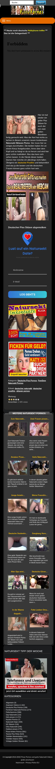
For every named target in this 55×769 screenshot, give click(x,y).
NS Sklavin (10, 724)
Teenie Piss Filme (12, 734)
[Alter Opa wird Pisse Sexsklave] (17, 582)
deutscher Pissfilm (26, 163)
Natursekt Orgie (12, 722)
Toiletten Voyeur (12, 739)
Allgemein (10, 703)
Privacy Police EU (32, 763)
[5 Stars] (18, 399)
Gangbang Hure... (39, 533)
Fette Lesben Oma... (40, 610)
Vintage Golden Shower (15, 741)
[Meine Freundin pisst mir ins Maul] (39, 506)
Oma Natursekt (11, 727)
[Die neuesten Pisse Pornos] (27, 10)
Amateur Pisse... (18, 457)
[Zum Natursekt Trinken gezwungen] (17, 429)
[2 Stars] (11, 399)
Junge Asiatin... (18, 495)
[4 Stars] (16, 399)
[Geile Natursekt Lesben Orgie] (39, 467)
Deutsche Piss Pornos (27, 381)
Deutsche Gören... (40, 572)
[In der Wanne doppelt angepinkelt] (17, 624)
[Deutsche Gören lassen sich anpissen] (39, 582)
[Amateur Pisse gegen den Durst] (17, 467)
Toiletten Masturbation (14, 736)
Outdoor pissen (12, 729)
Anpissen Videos (12, 705)
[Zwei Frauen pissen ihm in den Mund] (39, 429)
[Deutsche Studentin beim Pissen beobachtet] (17, 544)
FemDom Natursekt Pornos (16, 710)
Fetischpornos (11, 712)
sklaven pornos (23, 391)
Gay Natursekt (11, 715)
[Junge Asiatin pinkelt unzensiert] (17, 506)
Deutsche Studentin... (18, 533)
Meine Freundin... (39, 495)
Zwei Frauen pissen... (39, 419)
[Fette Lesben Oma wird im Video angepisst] (39, 620)
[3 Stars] (14, 399)
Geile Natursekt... (39, 457)
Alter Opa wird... (18, 572)
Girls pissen (10, 717)
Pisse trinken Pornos (14, 732)
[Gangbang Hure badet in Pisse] (39, 544)
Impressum (20, 763)
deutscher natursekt (23, 388)
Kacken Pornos (12, 720)
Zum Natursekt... (18, 419)
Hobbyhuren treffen (36, 30)
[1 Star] (9, 399)
